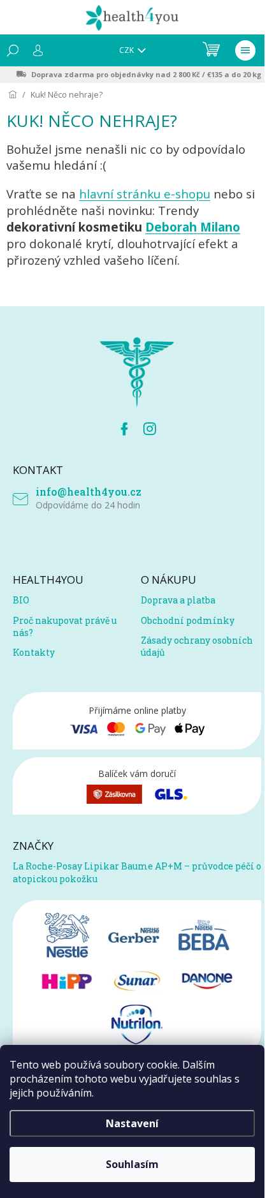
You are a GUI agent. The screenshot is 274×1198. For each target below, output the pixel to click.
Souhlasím (132, 1164)
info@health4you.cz (88, 491)
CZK (127, 50)
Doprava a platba (178, 600)
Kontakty (34, 652)
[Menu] (245, 50)
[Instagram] (149, 428)
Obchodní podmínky (187, 620)
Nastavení (132, 1123)
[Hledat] (12, 50)
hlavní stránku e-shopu (144, 194)
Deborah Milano (192, 227)
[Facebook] (124, 428)
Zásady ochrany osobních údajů (197, 646)
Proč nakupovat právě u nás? (65, 626)
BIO (21, 600)
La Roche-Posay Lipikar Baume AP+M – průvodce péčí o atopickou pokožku (137, 872)
